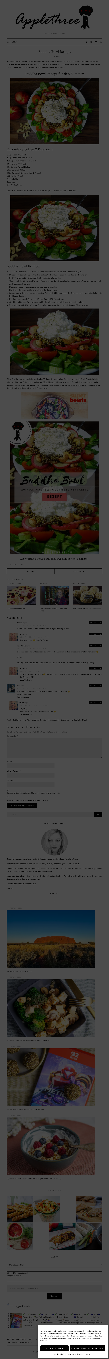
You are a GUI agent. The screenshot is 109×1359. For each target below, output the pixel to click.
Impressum (88, 1354)
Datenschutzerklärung (75, 1354)
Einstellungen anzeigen (87, 1348)
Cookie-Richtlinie (60, 1354)
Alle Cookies (54, 1348)
